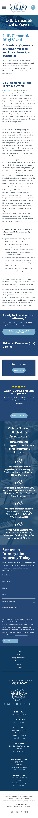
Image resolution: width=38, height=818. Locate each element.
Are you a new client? (9, 601)
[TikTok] (13, 704)
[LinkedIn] (21, 704)
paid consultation (15, 322)
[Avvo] (29, 704)
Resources (19, 661)
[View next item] (27, 410)
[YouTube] (17, 704)
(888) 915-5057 (19, 683)
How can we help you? (10, 607)
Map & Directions (19, 722)
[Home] (18, 7)
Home (19, 651)
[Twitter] (25, 704)
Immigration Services (19, 658)
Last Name (6, 581)
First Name (6, 575)
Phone (4, 588)
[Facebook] (4, 704)
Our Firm (19, 654)
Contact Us (19, 667)
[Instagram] (8, 704)
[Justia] (34, 704)
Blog (19, 664)
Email (4, 594)
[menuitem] (9, 807)
